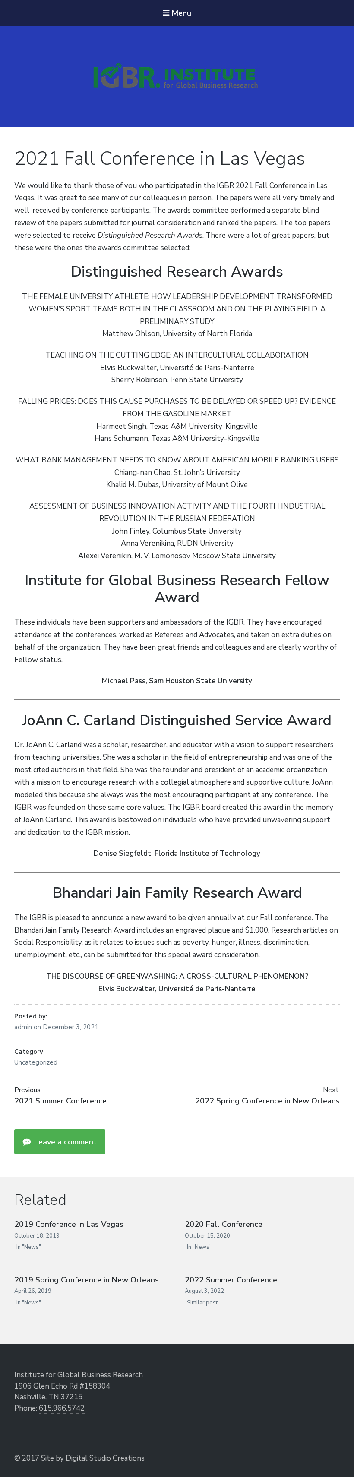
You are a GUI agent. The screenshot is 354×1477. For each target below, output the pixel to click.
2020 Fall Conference (223, 1224)
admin (24, 1027)
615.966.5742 (62, 1408)
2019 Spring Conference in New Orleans (86, 1280)
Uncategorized (35, 1062)
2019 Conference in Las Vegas (68, 1224)
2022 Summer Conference (231, 1280)
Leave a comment (64, 1142)
